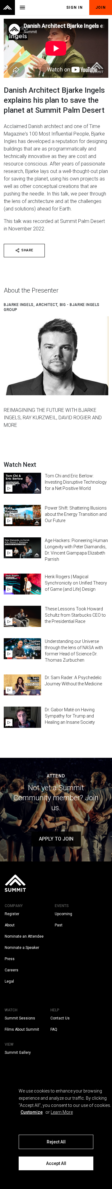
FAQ (53, 1029)
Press (10, 959)
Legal (9, 981)
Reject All (56, 1141)
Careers (11, 970)
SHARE (27, 250)
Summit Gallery (18, 1052)
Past (59, 925)
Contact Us (60, 1018)
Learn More (62, 1112)
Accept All (56, 1163)
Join (101, 7)
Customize (32, 1112)
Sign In (74, 7)
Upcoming (63, 914)
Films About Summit (22, 1029)
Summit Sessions (20, 1018)
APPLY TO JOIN (56, 839)
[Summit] (7, 7)
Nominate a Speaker (22, 947)
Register (12, 914)
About (10, 925)
